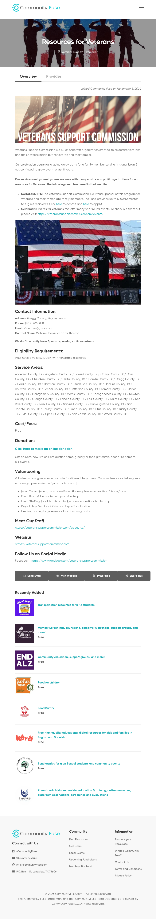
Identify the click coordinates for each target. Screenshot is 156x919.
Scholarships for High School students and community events (79, 763)
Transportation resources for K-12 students (66, 605)
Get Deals (75, 846)
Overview (28, 77)
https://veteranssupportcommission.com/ (43, 544)
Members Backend (80, 866)
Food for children (49, 682)
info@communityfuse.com (31, 865)
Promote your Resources (123, 841)
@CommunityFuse (26, 858)
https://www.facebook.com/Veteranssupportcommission (69, 560)
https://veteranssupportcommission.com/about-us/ (50, 527)
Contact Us (122, 862)
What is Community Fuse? (127, 853)
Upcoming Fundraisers (83, 859)
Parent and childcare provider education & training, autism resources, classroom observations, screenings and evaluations (84, 792)
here (59, 204)
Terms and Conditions (128, 869)
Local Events (76, 853)
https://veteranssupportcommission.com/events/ (70, 214)
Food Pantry (46, 708)
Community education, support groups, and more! (71, 657)
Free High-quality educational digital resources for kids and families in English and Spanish (85, 735)
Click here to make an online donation (43, 449)
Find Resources (78, 839)
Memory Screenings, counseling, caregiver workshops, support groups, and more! (88, 630)
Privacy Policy (123, 875)
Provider (53, 77)
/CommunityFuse (25, 851)
